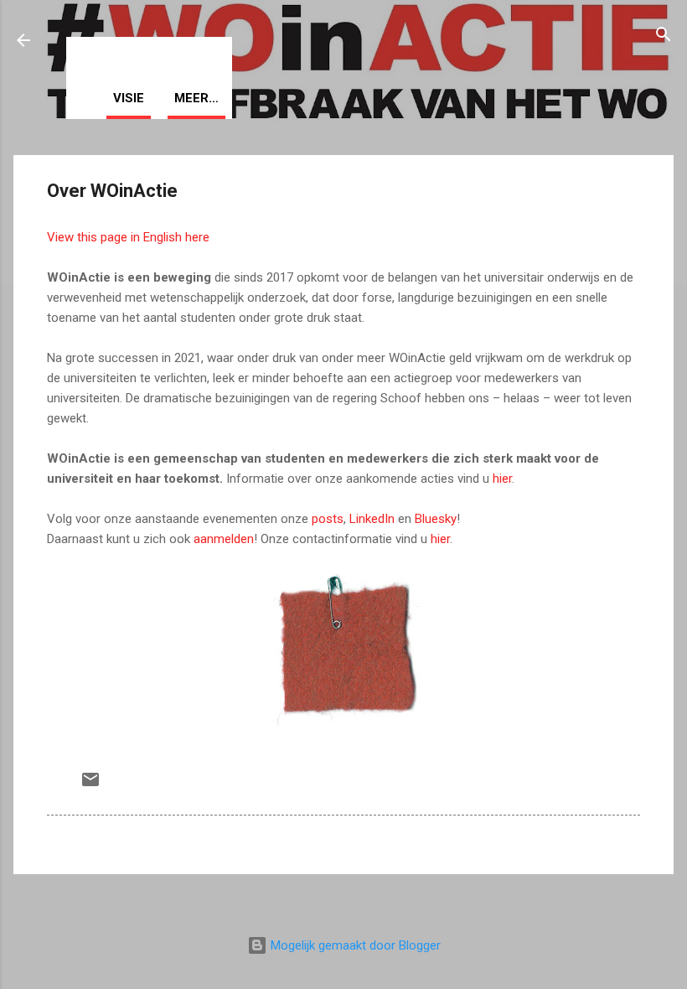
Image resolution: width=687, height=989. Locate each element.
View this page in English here (128, 237)
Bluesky (436, 518)
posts (328, 518)
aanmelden (224, 538)
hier (502, 478)
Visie (128, 98)
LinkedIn (372, 518)
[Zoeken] (663, 37)
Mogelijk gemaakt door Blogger (354, 945)
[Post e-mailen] (90, 785)
